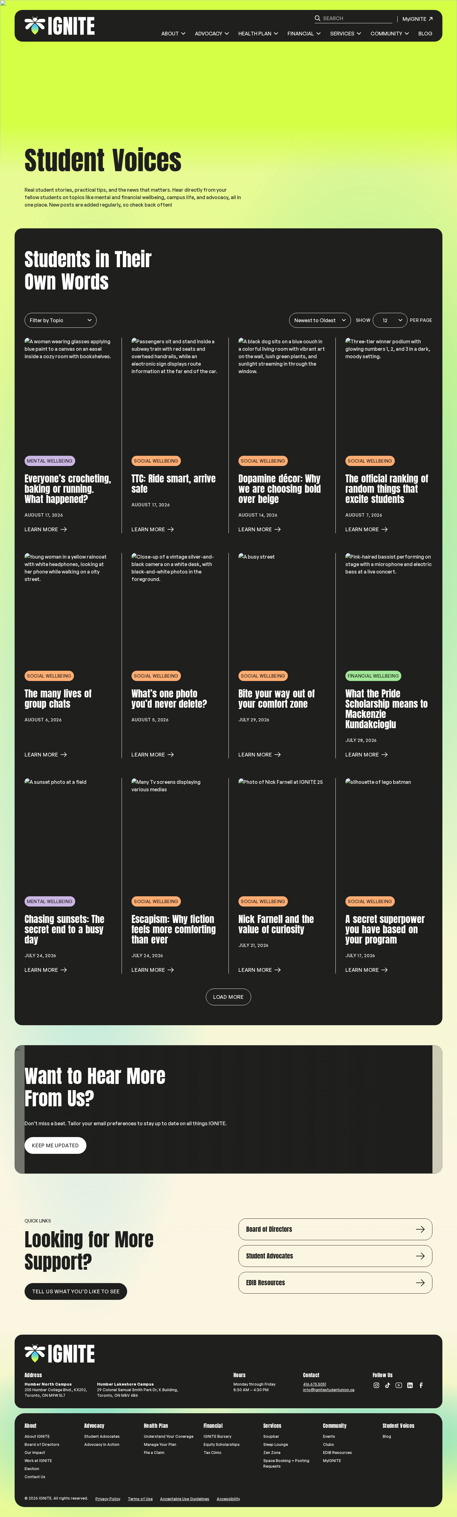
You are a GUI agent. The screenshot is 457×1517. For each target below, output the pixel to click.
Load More (228, 997)
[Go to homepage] (60, 1354)
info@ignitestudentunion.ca (328, 1389)
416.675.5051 (314, 1384)
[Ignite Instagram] (376, 1385)
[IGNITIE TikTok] (387, 1385)
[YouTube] (399, 1385)
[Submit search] (318, 18)
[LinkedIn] (410, 1385)
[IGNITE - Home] (60, 26)
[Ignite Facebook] (421, 1385)
